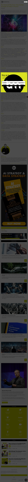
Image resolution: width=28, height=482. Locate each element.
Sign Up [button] (13, 85)
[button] (26, 73)
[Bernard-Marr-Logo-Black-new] (5, 1)
